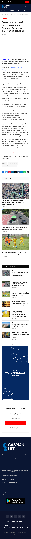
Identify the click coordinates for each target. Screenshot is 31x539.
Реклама (5, 525)
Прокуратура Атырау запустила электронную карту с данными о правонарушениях (13, 202)
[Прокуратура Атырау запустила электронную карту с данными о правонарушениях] (15, 191)
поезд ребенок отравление (9, 165)
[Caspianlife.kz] (6, 6)
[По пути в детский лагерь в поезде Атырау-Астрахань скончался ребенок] (15, 46)
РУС (27, 1)
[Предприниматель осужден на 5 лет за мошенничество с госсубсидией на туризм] (6, 325)
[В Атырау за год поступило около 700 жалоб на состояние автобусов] (15, 217)
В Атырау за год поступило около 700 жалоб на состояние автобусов (19, 283)
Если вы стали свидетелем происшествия (15, 527)
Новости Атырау (12, 163)
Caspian (4, 163)
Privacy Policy (16, 428)
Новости (4, 18)
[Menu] (28, 6)
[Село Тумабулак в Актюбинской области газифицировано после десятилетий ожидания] (6, 313)
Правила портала (13, 10)
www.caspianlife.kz (13, 152)
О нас (3, 10)
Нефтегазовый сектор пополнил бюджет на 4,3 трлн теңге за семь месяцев (20, 303)
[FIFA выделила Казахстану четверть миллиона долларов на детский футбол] (15, 242)
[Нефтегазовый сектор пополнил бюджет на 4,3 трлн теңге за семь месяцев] (6, 304)
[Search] (25, 6)
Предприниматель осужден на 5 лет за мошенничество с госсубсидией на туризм (20, 324)
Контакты (24, 10)
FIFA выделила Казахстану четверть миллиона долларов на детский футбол (20, 293)
